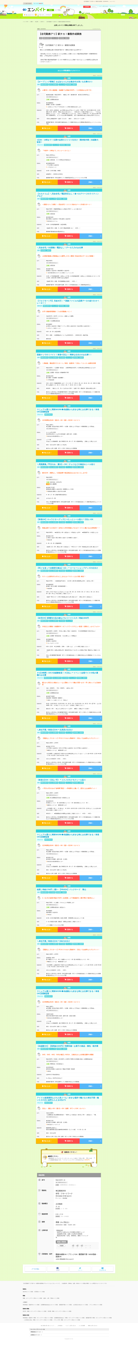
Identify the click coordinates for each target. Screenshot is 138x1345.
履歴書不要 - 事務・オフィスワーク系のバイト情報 (99, 1317)
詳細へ (91, 128)
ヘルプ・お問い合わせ (103, 6)
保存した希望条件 (46, 15)
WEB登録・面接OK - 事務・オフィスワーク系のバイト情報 (38, 1317)
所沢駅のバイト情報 (39, 1291)
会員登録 (87, 6)
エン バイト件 (38, 3)
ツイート (80, 1270)
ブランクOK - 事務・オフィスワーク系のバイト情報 (67, 1320)
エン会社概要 (82, 1325)
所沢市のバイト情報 (28, 1291)
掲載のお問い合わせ (92, 1325)
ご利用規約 (59, 1325)
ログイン (94, 6)
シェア (58, 1270)
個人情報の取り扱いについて (47, 1325)
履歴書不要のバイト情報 (65, 1304)
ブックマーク (102, 1270)
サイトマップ (112, 6)
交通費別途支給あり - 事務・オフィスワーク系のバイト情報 (69, 1317)
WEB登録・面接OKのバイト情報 (31, 1304)
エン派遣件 (28, 3)
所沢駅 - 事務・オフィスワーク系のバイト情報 (59, 1311)
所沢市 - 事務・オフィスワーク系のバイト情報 (34, 1311)
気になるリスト (31, 15)
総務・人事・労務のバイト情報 (51, 1298)
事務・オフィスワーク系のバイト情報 (32, 1298)
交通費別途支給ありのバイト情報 (49, 1304)
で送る (35, 1269)
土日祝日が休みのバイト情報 (80, 1304)
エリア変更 (58, 10)
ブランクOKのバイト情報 (95, 1304)
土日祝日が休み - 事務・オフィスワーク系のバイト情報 (38, 1320)
